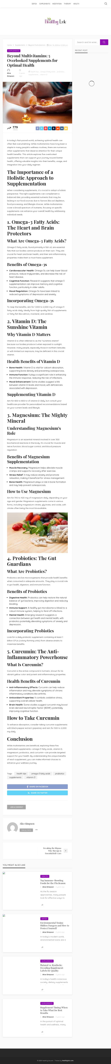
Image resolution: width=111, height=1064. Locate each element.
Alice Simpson (10, 74)
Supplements (44, 4)
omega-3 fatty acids (47, 72)
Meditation (57, 4)
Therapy (67, 4)
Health (76, 4)
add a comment (16, 807)
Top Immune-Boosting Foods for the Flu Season (52, 882)
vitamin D (43, 75)
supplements (33, 75)
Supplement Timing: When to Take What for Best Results (54, 1010)
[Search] (105, 4)
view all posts (26, 830)
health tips (35, 72)
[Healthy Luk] (55, 21)
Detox (34, 4)
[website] (36, 830)
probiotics (60, 72)
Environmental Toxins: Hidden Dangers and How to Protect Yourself (54, 925)
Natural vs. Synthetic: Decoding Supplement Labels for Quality (51, 968)
